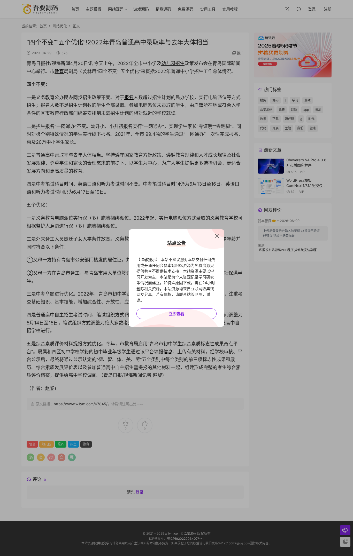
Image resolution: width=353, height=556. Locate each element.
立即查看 (176, 313)
